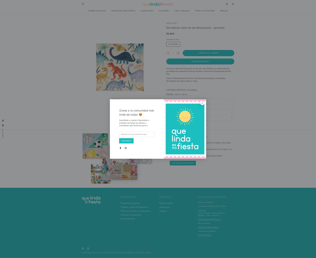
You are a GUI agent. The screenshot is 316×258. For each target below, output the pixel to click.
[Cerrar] (202, 103)
